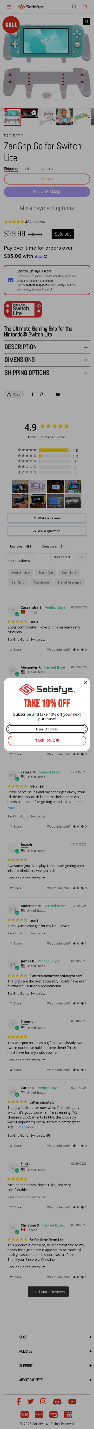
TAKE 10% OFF (47, 740)
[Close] (85, 683)
